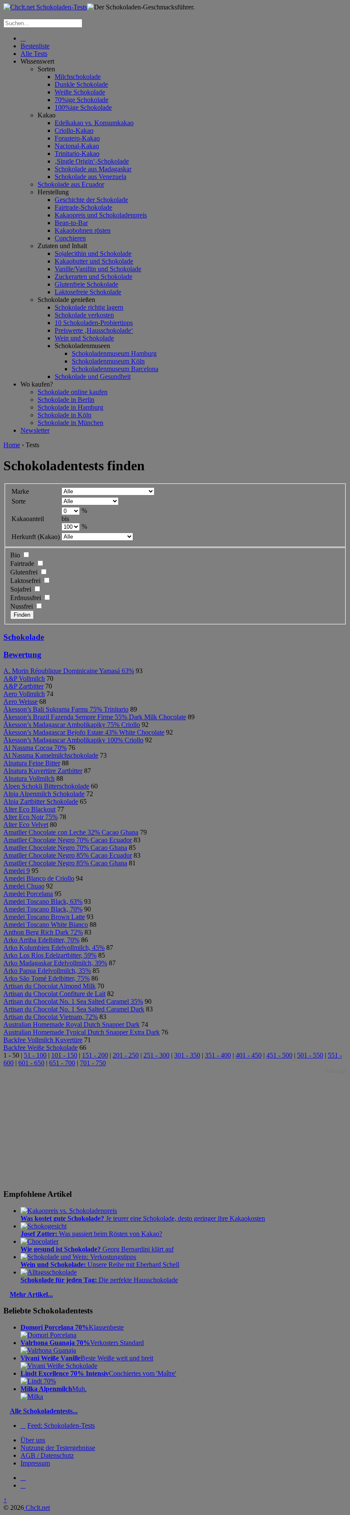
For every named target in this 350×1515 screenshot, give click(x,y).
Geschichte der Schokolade (91, 199)
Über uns (32, 1440)
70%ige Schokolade (81, 99)
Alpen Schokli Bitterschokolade (46, 786)
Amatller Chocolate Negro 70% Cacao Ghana (65, 847)
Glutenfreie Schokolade (86, 284)
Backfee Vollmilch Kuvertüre (42, 1039)
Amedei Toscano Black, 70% (42, 909)
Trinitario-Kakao (77, 153)
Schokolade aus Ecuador (71, 184)
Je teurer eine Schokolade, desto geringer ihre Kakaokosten (142, 1218)
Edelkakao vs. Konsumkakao (94, 122)
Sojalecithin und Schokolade (93, 253)
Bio (15, 555)
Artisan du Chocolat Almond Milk (49, 986)
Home (11, 444)
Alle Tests (33, 53)
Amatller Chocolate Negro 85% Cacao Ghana (65, 863)
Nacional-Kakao (77, 145)
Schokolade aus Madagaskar (93, 169)
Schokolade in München (70, 422)
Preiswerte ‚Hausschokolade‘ (94, 330)
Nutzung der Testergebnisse (57, 1447)
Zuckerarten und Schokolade (93, 276)
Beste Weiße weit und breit (86, 1358)
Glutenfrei (24, 572)
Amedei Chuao (23, 886)
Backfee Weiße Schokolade (40, 1047)
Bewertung (22, 654)
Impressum (35, 1463)
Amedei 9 (16, 870)
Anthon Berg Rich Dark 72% (43, 932)
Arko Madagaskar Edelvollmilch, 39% (55, 963)
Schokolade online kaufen (73, 392)
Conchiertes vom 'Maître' (98, 1373)
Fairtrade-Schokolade (83, 207)
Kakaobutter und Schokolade (94, 261)
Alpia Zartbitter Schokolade (40, 801)
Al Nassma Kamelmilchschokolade (50, 755)
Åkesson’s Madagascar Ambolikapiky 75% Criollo (71, 724)
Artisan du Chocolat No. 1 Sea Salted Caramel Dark (73, 1009)
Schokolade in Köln (64, 415)
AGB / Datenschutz (47, 1455)
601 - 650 (31, 1063)
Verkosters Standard (82, 1342)
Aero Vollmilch (24, 693)
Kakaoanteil (28, 518)
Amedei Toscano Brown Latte (44, 916)
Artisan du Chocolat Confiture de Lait (54, 993)
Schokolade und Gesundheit (93, 376)
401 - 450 (249, 1055)
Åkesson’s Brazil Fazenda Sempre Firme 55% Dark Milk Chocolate (94, 717)
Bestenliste (35, 46)
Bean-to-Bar (71, 222)
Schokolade (23, 637)
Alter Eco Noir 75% (30, 817)
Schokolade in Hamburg (70, 407)
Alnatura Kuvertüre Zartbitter (42, 770)
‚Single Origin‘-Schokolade (92, 161)
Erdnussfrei (25, 597)
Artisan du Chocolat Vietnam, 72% (50, 1016)
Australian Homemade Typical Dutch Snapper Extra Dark (81, 1032)
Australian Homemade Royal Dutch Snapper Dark (71, 1024)
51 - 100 (35, 1055)
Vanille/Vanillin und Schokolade (98, 269)
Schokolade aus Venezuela (90, 176)
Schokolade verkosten (84, 315)
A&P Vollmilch (24, 678)
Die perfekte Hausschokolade (99, 1280)
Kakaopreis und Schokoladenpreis (101, 215)
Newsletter (35, 430)
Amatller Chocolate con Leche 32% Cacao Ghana (70, 832)
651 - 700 (62, 1063)
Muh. (53, 1388)
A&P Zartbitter (23, 686)
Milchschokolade (78, 76)
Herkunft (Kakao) (36, 536)
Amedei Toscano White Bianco (45, 924)
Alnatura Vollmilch (29, 778)
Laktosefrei (25, 580)
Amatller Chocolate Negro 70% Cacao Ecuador (67, 840)
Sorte (19, 501)
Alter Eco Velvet (25, 824)
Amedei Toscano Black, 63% (42, 901)
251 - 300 (156, 1055)
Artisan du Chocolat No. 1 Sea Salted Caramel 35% (73, 1001)
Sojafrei (20, 589)
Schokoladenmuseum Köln (108, 361)
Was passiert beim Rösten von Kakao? (91, 1233)
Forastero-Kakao (77, 138)
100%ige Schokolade (83, 107)
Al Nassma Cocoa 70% (35, 747)
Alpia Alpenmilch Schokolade (44, 793)
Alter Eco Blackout (29, 809)
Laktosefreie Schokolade (88, 292)
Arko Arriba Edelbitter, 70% (41, 940)
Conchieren (70, 238)
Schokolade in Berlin (66, 399)
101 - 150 (64, 1055)
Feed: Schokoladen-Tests (61, 1425)
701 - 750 (93, 1063)
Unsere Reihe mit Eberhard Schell (99, 1264)
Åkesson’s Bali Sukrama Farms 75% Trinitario (65, 709)
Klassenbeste (72, 1327)
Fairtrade (22, 563)
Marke (20, 491)
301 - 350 (187, 1055)
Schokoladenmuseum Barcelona (115, 368)
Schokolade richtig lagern (89, 307)
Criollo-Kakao (74, 130)
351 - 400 (218, 1055)
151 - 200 (95, 1055)
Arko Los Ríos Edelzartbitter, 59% (49, 955)
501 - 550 (310, 1055)
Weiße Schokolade (80, 92)
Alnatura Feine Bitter (31, 763)
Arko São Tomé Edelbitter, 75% (46, 978)
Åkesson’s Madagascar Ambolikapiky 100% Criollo (73, 740)
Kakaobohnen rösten (83, 230)
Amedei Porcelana (28, 893)
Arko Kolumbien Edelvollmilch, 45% (54, 947)
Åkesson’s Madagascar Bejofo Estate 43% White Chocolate (83, 732)
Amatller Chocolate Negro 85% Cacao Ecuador (67, 855)
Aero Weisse (20, 701)
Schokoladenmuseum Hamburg (114, 353)
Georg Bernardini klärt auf (97, 1249)
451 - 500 (279, 1055)
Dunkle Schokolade (81, 84)
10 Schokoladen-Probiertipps (94, 322)
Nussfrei (21, 606)
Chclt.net (37, 1507)
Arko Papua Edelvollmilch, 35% (47, 970)
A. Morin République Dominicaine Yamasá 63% (68, 670)
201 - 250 (126, 1055)
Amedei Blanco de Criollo (38, 878)
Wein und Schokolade (84, 338)
